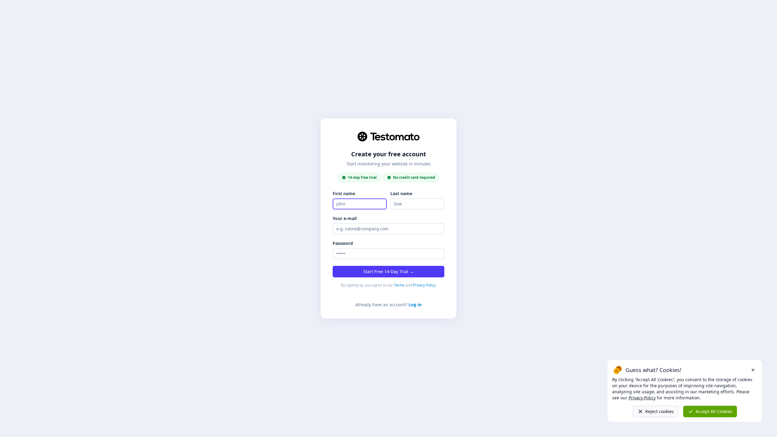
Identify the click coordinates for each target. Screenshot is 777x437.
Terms (399, 285)
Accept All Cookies (714, 411)
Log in (415, 304)
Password (343, 243)
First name (344, 193)
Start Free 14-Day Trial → (388, 271)
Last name (401, 193)
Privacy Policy (424, 285)
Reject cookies (659, 411)
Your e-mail (345, 218)
